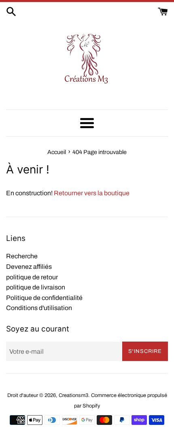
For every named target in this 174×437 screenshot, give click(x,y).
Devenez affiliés (29, 266)
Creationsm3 (73, 395)
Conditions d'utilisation (39, 307)
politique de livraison (35, 287)
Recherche (22, 256)
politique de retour (32, 277)
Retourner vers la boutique (91, 193)
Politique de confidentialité (44, 297)
